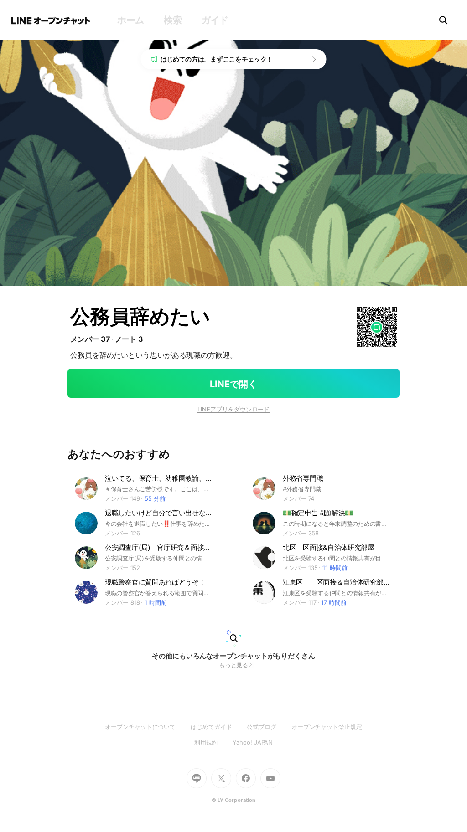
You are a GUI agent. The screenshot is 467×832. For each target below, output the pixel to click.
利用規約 (213, 742)
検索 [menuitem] (173, 20)
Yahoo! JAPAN (253, 742)
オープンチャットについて (148, 726)
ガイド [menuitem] (215, 20)
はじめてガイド (219, 726)
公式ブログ (269, 726)
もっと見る (234, 664)
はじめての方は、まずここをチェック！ (217, 59)
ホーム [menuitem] (130, 20)
